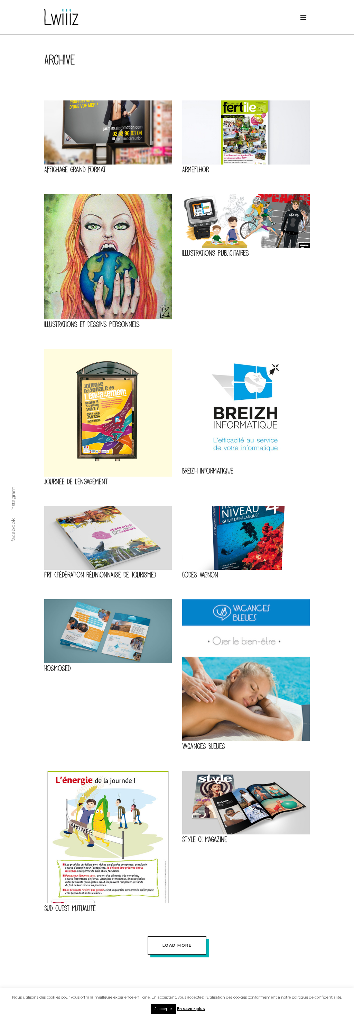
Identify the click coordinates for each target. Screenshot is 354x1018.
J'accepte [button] (163, 1008)
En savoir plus (191, 1008)
